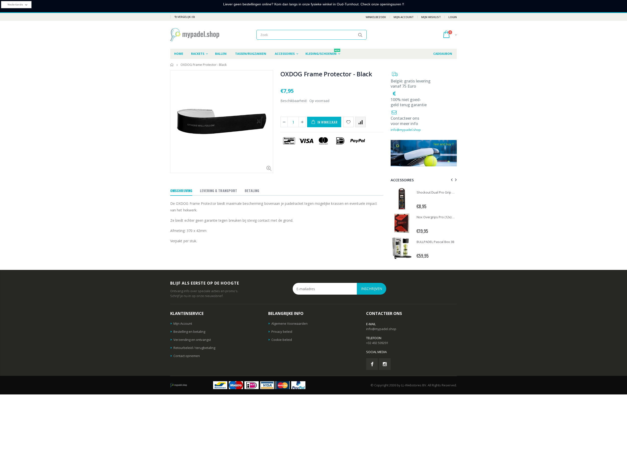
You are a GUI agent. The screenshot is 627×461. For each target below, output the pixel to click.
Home (172, 64)
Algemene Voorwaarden (289, 323)
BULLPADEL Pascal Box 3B (435, 242)
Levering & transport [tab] (218, 190)
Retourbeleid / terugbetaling (194, 348)
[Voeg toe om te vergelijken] (360, 122)
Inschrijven (371, 288)
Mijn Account (404, 17)
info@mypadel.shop (406, 129)
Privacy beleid (281, 331)
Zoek (360, 34)
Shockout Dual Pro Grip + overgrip (442, 192)
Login (452, 17)
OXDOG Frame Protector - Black (326, 74)
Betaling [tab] (252, 190)
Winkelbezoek (376, 17)
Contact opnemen (186, 356)
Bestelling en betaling (189, 331)
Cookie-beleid (281, 339)
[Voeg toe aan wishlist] (348, 122)
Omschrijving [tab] (181, 190)
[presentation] (451, 179)
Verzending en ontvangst (192, 339)
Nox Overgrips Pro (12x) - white (439, 217)
